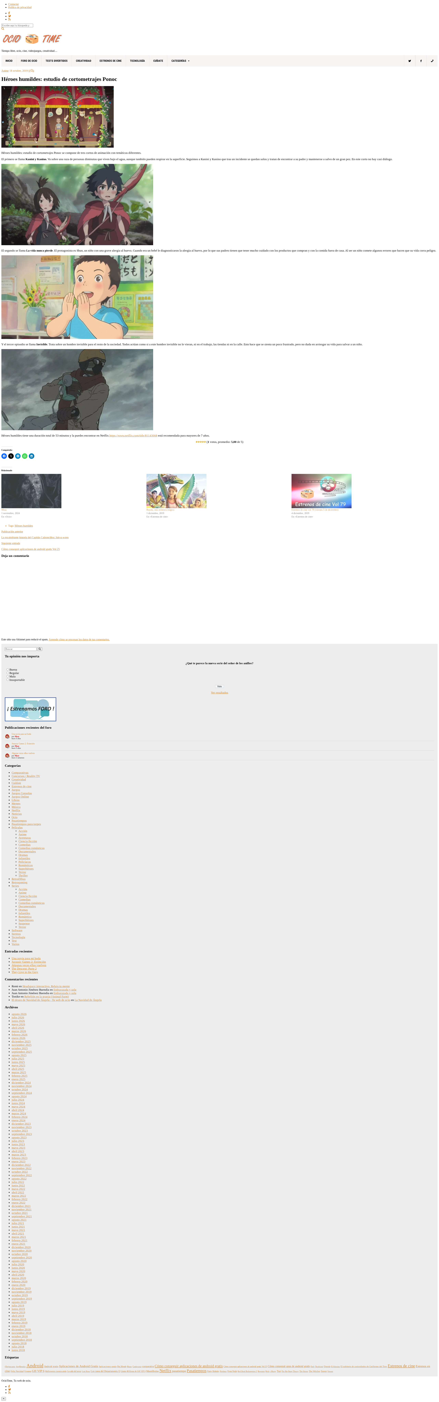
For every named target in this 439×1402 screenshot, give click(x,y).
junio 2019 (18, 1309)
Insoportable (17, 680)
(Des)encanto (10, 1367)
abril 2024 (18, 1110)
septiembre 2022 (22, 1175)
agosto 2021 (19, 1219)
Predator (223, 1371)
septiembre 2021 (22, 1216)
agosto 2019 (19, 1302)
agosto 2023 (19, 1137)
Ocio (14, 817)
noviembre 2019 (22, 1291)
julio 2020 (18, 1264)
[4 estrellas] (203, 442)
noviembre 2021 (22, 1209)
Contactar (13, 4)
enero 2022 (18, 1202)
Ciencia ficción (28, 841)
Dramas (23, 855)
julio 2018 (18, 1346)
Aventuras (25, 837)
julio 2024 (18, 1099)
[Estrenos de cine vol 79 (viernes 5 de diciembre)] (362, 491)
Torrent (324, 1371)
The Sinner (303, 1371)
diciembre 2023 (21, 1123)
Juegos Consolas (22, 793)
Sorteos (16, 933)
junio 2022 (18, 1185)
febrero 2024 (19, 1117)
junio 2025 (18, 1062)
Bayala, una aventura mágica (160, 510)
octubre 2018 (20, 1336)
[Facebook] (421, 61)
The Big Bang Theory (290, 1371)
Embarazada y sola (65, 989)
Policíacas (25, 861)
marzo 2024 (19, 1113)
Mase (17, 736)
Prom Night (232, 1371)
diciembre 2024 (21, 1082)
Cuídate (158, 60)
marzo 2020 (19, 1278)
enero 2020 (18, 1285)
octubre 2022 (20, 1171)
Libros (16, 800)
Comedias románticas (32, 848)
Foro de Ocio (29, 60)
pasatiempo (179, 1371)
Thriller (23, 875)
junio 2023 (18, 1144)
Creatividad (83, 60)
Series (15, 885)
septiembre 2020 (22, 1257)
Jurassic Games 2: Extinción (23, 743)
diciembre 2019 (21, 1288)
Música (16, 807)
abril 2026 (18, 1027)
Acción (23, 831)
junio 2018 (18, 1350)
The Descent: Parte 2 (24, 968)
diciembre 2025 (21, 1041)
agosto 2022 (19, 1178)
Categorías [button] (178, 60)
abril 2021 (18, 1233)
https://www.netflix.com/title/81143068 (133, 435)
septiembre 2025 (22, 1051)
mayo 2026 (18, 1024)
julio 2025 (18, 1058)
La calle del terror (74, 1371)
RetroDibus (19, 879)
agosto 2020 (19, 1261)
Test (14, 940)
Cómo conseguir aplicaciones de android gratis (189, 1366)
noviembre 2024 (22, 1086)
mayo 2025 (18, 1065)
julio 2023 (18, 1141)
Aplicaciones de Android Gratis (78, 1366)
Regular (14, 673)
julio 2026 (18, 1017)
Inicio (9, 60)
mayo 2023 (18, 1147)
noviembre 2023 (22, 1127)
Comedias (25, 844)
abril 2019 (18, 1315)
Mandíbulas (152, 1371)
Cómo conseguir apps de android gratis (289, 1366)
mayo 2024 (18, 1106)
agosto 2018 (19, 1343)
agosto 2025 (19, 1055)
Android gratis (51, 1366)
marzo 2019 (19, 1319)
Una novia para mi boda (21, 734)
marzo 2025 (19, 1072)
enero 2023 (18, 1161)
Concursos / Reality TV (26, 776)
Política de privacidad (20, 7)
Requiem (261, 1371)
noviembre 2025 (22, 1045)
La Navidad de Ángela (88, 1000)
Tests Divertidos (57, 60)
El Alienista (335, 1367)
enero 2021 (18, 1243)
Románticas (26, 865)
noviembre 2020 (22, 1250)
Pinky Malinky (213, 1371)
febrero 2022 (19, 1199)
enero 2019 (18, 1326)
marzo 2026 (19, 1031)
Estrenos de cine (111, 60)
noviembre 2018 (22, 1333)
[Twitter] (409, 61)
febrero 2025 (19, 1075)
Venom (330, 1371)
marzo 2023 (19, 1154)
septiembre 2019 (22, 1298)
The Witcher (314, 1371)
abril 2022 (18, 1192)
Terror (22, 872)
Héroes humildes (24, 525)
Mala (12, 676)
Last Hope (86, 1371)
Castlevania (137, 1367)
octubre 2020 (20, 1254)
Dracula (327, 1366)
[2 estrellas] (199, 442)
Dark (313, 1367)
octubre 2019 (20, 1295)
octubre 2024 (20, 1089)
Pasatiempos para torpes (26, 824)
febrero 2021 (19, 1240)
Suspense (24, 923)
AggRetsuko (21, 1367)
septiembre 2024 (22, 1093)
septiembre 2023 (22, 1134)
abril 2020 (18, 1274)
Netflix (16, 810)
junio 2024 (18, 1103)
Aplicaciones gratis (108, 1366)
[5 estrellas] (205, 442)
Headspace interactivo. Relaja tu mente (46, 986)
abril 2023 (18, 1151)
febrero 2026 (19, 1034)
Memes (16, 803)
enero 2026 (18, 1038)
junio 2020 (18, 1267)
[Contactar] (432, 61)
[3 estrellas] (201, 442)
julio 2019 (18, 1305)
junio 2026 (18, 1021)
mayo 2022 (18, 1189)
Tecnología (137, 60)
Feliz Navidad (17, 1371)
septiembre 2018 (22, 1339)
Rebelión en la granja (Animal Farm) (46, 996)
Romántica (25, 916)
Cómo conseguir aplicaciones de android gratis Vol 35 (245, 1366)
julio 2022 (18, 1182)
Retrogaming (19, 882)
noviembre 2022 (22, 1168)
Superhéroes (26, 868)
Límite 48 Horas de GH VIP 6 (133, 1371)
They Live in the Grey (25, 972)
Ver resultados (219, 692)
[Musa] (72, 491)
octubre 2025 (20, 1048)
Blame (129, 1367)
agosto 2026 (19, 1014)
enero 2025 (18, 1079)
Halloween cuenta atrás (56, 1371)
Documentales (27, 851)
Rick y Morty (270, 1371)
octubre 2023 (20, 1130)
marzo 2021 (19, 1237)
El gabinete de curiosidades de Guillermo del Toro (364, 1366)
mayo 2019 (18, 1312)
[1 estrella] (197, 442)
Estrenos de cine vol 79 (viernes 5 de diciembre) (315, 510)
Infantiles (24, 858)
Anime (5, 70)
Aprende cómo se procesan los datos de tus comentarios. (79, 639)
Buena (13, 669)
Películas (17, 827)
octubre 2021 (20, 1213)
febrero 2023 (19, 1158)
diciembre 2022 (21, 1165)
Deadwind (319, 1367)
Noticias (17, 813)
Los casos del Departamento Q (105, 1371)
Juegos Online (20, 796)
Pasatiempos (19, 820)
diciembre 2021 (21, 1206)
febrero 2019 (19, 1322)
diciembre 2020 (21, 1247)
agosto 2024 (19, 1096)
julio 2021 (18, 1223)
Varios (15, 944)
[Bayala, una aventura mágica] (217, 491)
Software (17, 930)
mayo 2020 (18, 1271)
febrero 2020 (19, 1281)
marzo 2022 (19, 1195)
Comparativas (20, 772)
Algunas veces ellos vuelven (23, 753)
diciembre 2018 (21, 1329)
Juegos (16, 789)
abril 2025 (18, 1069)
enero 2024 (18, 1120)
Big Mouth (121, 1366)
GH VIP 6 (38, 1371)
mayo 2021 (18, 1230)
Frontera (27, 1371)
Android (34, 1365)
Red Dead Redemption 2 (247, 1371)
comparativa (148, 1366)
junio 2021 (18, 1226)
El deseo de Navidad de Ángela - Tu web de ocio (41, 1000)
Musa (4, 510)
